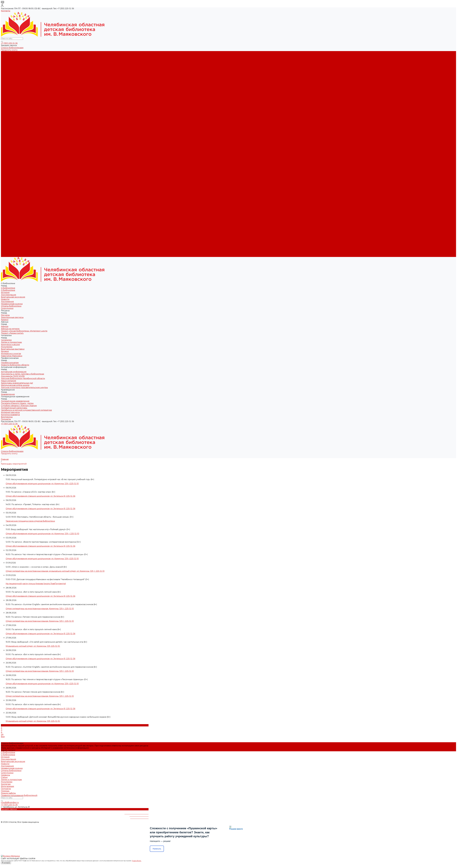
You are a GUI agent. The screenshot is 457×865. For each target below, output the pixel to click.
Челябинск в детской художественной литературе (26, 143)
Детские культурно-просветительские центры (24, 129)
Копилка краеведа (10, 147)
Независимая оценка (11, 68)
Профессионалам (10, 213)
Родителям (6, 97)
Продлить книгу (9, 50)
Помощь (5, 791)
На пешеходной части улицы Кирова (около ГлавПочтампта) (36, 583)
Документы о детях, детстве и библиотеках (22, 115)
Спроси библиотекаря (12, 48)
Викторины (7, 149)
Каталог (5, 79)
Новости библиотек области (15, 111)
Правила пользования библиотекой (19, 795)
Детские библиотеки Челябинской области (23, 120)
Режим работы (8, 793)
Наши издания (8, 122)
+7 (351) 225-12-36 (9, 43)
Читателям (6, 195)
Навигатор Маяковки (11, 106)
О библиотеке (8, 54)
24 (2, 734)
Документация (8, 59)
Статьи (4, 777)
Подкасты (6, 256)
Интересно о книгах (11, 104)
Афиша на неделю (10, 84)
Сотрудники (7, 72)
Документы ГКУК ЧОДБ (13, 118)
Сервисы (5, 775)
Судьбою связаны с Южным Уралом (19, 138)
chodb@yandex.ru (10, 802)
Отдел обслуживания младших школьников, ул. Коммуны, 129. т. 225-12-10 (42, 533)
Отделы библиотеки (11, 70)
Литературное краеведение (15, 134)
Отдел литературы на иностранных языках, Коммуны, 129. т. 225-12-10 (40, 608)
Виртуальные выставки (13, 100)
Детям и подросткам (11, 93)
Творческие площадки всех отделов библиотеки (30, 521)
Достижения (7, 66)
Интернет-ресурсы (10, 145)
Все (3, 736)
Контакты (5, 11)
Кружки (5, 102)
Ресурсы (5, 179)
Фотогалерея (7, 786)
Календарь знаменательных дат (17, 124)
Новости (5, 63)
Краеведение (8, 235)
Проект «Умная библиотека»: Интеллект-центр (24, 86)
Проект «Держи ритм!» (12, 88)
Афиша (4, 186)
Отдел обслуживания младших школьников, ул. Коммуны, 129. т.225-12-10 (42, 483)
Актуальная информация (13, 113)
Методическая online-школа (15, 127)
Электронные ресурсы (12, 77)
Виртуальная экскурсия (13, 61)
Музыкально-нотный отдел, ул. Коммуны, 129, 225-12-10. (33, 646)
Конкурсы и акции (10, 95)
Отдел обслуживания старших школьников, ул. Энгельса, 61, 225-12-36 (40, 496)
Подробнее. (136, 861)
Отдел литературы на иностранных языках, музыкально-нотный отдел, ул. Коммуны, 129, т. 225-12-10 (55, 571)
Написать (157, 849)
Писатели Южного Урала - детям (17, 136)
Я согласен (6, 863)
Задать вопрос (8, 750)
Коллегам (6, 784)
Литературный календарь (14, 140)
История (5, 57)
